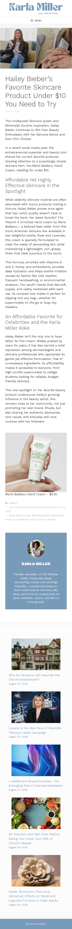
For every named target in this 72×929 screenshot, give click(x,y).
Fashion (13, 503)
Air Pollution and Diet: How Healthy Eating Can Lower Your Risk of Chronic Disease (34, 838)
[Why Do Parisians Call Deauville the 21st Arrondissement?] (36, 667)
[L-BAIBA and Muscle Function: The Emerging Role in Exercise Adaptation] (36, 773)
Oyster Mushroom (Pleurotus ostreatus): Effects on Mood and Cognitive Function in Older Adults (33, 896)
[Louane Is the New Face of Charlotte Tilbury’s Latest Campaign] (36, 720)
